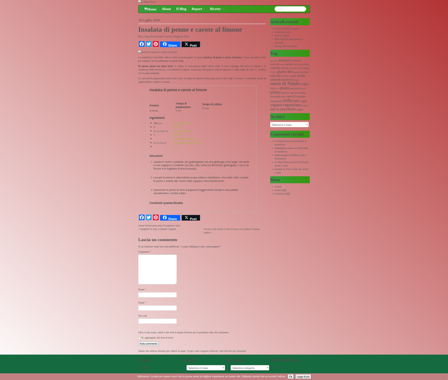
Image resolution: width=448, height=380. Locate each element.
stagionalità (276, 101)
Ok (290, 376)
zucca (274, 109)
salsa (302, 92)
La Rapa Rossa (149, 36)
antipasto (284, 60)
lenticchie (275, 75)
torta (295, 100)
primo (275, 92)
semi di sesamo (296, 96)
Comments (282, 193)
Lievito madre (289, 75)
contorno (275, 67)
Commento (144, 252)
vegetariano (292, 105)
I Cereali (167, 36)
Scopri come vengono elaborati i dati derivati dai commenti (216, 351)
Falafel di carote (283, 32)
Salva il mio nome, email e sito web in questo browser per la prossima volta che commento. (183, 332)
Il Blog (181, 9)
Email (142, 302)
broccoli (274, 64)
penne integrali (181, 123)
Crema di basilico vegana (287, 28)
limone (177, 134)
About (166, 9)
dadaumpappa (281, 155)
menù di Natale (285, 83)
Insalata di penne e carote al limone (190, 29)
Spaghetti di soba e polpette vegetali (158, 229)
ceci (295, 64)
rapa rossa (294, 92)
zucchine (288, 109)
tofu (287, 100)
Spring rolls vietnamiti (286, 46)
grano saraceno (301, 72)
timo (178, 225)
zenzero (305, 105)
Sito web (142, 315)
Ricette (216, 9)
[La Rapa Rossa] (147, 1)
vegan (303, 101)
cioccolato (303, 64)
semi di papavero (183, 131)
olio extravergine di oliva (187, 142)
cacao (282, 64)
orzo (277, 89)
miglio (305, 84)
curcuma (292, 68)
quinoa (285, 92)
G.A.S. (273, 72)
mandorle (287, 79)
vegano (276, 104)
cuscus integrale (303, 68)
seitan (283, 96)
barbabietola (296, 60)
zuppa (299, 109)
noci (272, 88)
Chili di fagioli (282, 35)
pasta (154, 225)
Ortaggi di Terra (181, 36)
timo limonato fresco (185, 138)
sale (175, 146)
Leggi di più (303, 376)
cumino (284, 68)
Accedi (278, 186)
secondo (275, 96)
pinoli (298, 88)
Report (197, 9)
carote (177, 127)
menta (296, 80)
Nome (142, 289)
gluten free (285, 72)
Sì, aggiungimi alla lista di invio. (157, 337)
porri (304, 88)
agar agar (274, 61)
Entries (281, 190)
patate (292, 88)
